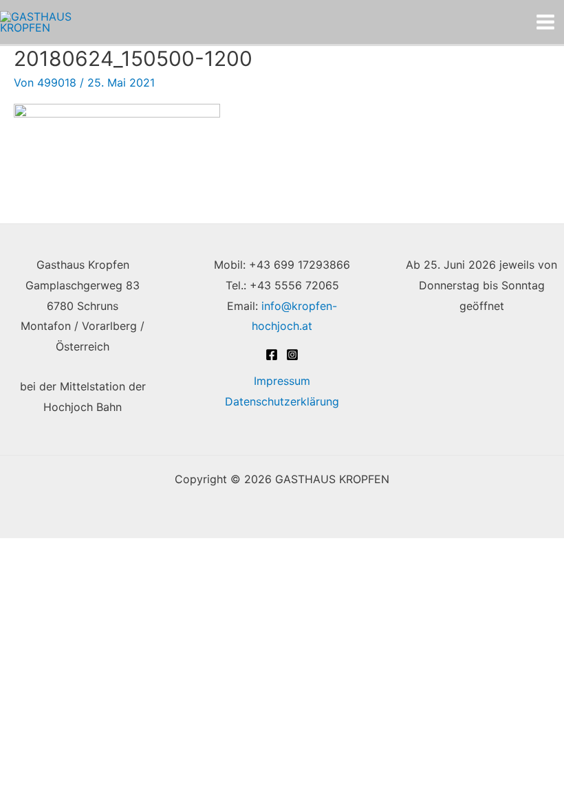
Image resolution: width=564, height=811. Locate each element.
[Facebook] (271, 354)
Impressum (282, 381)
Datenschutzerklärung (282, 401)
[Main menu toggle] (545, 22)
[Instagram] (292, 354)
